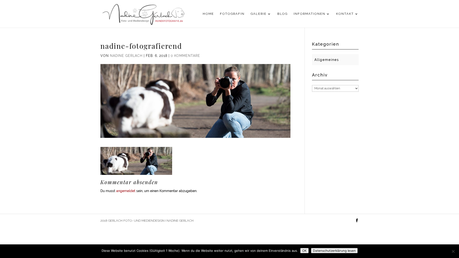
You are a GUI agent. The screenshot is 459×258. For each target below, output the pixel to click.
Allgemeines (326, 60)
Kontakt (345, 14)
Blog (282, 14)
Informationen (309, 14)
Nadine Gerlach (126, 56)
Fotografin (232, 14)
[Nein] (453, 251)
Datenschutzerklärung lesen (334, 251)
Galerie (259, 14)
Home (208, 14)
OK (304, 251)
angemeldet (125, 191)
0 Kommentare (185, 56)
